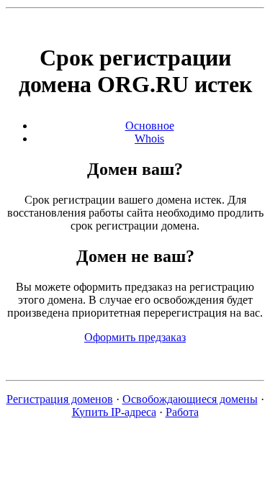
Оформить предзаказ (135, 337)
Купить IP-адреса (114, 412)
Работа (182, 412)
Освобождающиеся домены (190, 399)
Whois (149, 138)
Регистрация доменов (59, 399)
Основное (149, 125)
